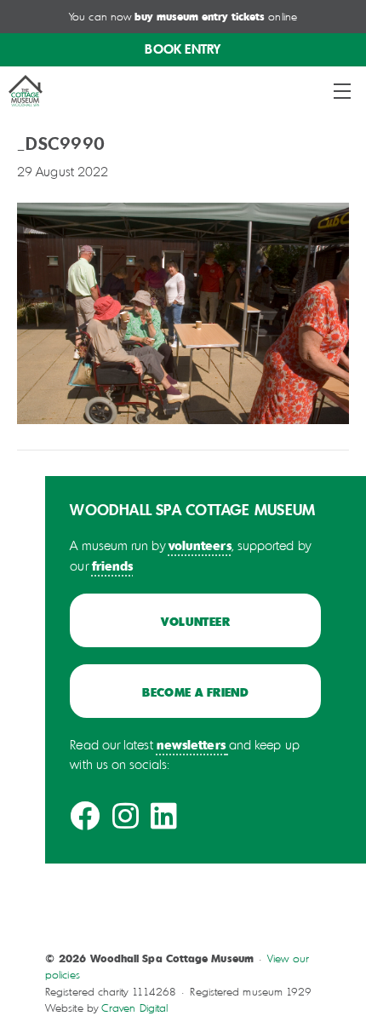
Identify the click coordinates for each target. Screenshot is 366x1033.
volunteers (200, 545)
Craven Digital (134, 1007)
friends (113, 565)
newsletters (191, 744)
